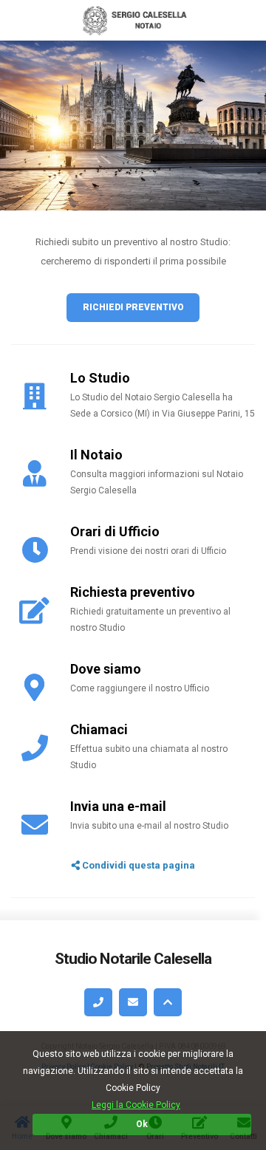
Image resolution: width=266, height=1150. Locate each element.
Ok (142, 1124)
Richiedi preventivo (133, 307)
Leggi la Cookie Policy (136, 1105)
